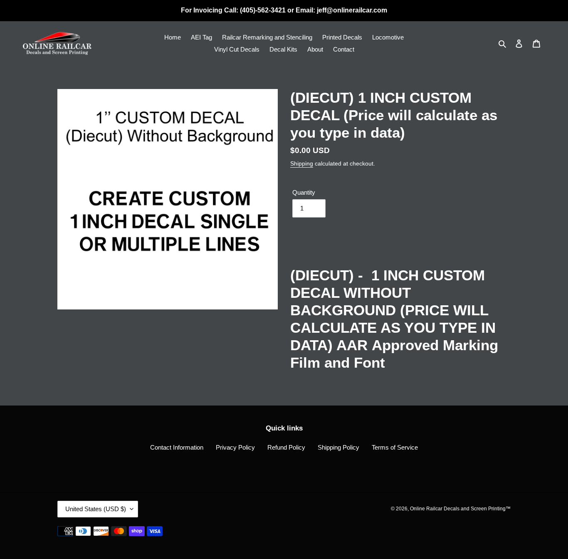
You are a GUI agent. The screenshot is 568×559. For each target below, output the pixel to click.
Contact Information (176, 447)
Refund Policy (286, 447)
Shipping (301, 163)
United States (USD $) (95, 508)
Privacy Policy (235, 447)
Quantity (303, 192)
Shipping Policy (338, 447)
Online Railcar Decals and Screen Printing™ (460, 509)
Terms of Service (395, 447)
